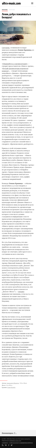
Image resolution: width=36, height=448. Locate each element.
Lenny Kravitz (11, 387)
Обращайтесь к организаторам (15, 64)
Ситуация (5, 48)
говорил (21, 291)
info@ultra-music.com (15, 440)
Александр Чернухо (13, 383)
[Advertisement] (13, 407)
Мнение (5, 10)
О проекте (5, 442)
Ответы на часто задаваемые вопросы (21, 442)
